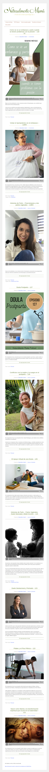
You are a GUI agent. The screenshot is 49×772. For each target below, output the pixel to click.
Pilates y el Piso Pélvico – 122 (24, 648)
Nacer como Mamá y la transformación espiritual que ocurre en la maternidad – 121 (24, 710)
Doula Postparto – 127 (25, 287)
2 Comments (31, 36)
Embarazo (13, 197)
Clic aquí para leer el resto (24, 275)
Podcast (12, 116)
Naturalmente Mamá (24, 11)
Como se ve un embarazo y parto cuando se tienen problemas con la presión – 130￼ (24, 31)
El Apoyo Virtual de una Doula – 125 (25, 459)
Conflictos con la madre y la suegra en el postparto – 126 (24, 373)
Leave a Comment (31, 208)
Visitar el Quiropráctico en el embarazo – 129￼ (24, 124)
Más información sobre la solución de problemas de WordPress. (18, 766)
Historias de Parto (15, 281)
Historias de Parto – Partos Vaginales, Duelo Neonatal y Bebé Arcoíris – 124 (24, 513)
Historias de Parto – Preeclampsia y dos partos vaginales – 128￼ (24, 204)
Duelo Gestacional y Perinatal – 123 (24, 588)
